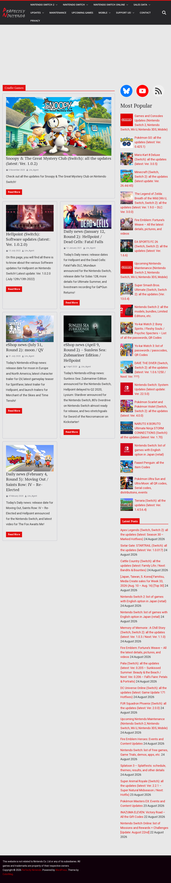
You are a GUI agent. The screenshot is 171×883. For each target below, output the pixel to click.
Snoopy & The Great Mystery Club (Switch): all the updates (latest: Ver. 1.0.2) (58, 161)
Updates (35, 12)
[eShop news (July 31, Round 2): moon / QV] (30, 329)
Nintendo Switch (74, 4)
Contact (145, 12)
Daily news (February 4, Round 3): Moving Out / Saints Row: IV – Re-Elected (27, 481)
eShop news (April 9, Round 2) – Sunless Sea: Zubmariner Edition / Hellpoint (85, 352)
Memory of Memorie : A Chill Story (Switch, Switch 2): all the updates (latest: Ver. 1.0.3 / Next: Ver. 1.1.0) (142, 632)
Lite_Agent (34, 170)
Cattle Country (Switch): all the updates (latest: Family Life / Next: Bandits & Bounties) (142, 565)
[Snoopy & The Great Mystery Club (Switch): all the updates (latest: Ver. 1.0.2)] (58, 126)
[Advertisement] (85, 49)
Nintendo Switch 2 (42, 4)
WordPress (61, 870)
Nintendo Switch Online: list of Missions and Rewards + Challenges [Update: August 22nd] (144, 828)
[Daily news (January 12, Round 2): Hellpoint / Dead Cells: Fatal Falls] (87, 217)
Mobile (103, 12)
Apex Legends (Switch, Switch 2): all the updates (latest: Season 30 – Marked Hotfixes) (144, 534)
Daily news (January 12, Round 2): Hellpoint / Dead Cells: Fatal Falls (84, 236)
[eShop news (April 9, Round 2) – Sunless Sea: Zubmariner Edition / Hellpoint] (87, 329)
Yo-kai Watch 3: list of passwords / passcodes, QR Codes (151, 350)
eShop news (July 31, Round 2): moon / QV (24, 347)
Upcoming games (82, 12)
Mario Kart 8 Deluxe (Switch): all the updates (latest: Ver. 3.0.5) (150, 159)
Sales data (140, 4)
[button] (56, 4)
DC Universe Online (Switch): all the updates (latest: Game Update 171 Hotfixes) (143, 692)
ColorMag (8, 874)
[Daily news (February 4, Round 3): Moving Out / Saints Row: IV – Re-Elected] (30, 458)
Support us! (123, 12)
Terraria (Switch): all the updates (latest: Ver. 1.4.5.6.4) (150, 505)
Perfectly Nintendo (31, 870)
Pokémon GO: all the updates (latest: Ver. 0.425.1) (148, 142)
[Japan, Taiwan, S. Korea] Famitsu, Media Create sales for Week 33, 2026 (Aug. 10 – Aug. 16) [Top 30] (142, 581)
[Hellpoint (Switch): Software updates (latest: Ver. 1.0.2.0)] (30, 218)
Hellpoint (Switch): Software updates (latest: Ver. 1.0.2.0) (28, 239)
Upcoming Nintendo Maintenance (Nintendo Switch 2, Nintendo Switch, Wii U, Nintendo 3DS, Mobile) (144, 723)
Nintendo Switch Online (109, 4)
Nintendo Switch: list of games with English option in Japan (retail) (150, 450)
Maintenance (57, 12)
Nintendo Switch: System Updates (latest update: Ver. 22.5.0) (151, 389)
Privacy (35, 20)
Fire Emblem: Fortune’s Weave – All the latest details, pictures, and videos (143, 652)
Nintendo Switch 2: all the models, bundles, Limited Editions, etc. (151, 311)
